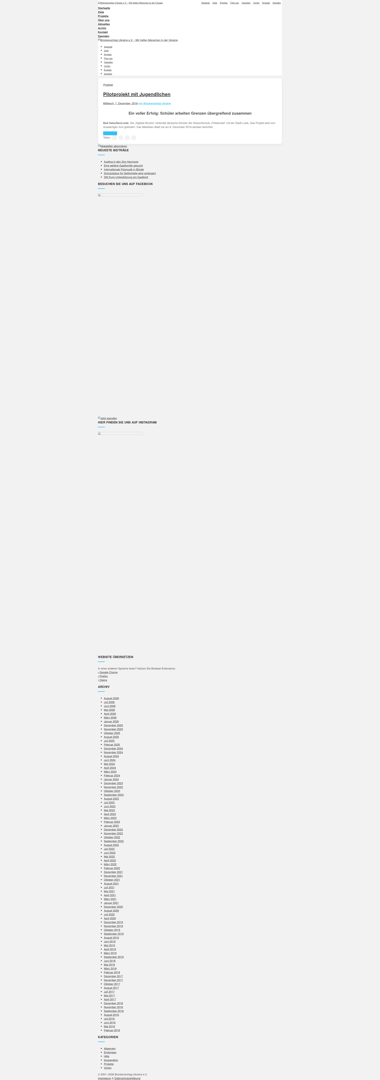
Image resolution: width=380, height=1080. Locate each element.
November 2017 (113, 980)
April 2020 (110, 918)
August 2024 (111, 756)
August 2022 (111, 845)
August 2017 (111, 988)
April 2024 (110, 768)
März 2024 (110, 771)
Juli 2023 (109, 802)
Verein (107, 1068)
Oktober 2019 (112, 930)
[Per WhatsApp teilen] (127, 137)
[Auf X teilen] (121, 137)
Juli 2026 (109, 702)
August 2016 (111, 1015)
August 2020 (111, 910)
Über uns (234, 3)
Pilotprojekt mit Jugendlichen (137, 94)
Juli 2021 (109, 887)
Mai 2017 (109, 995)
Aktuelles (246, 3)
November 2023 (113, 787)
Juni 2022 (109, 852)
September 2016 (114, 1011)
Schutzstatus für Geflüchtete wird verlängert (130, 173)
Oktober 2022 (112, 837)
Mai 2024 (109, 764)
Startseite (205, 3)
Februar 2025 (112, 744)
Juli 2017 (109, 991)
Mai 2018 (109, 964)
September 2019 (114, 934)
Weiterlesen (110, 133)
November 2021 (113, 876)
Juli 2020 (109, 914)
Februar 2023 (112, 822)
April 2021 (110, 895)
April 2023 (110, 814)
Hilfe (106, 1056)
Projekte (224, 3)
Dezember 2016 (113, 1003)
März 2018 (110, 968)
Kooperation (111, 1060)
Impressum (104, 1078)
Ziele (214, 3)
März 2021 (110, 899)
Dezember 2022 (113, 829)
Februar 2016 (112, 1030)
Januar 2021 (111, 903)
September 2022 (114, 841)
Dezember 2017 (113, 976)
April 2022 (110, 860)
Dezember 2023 (113, 783)
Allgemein (110, 1048)
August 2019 (111, 937)
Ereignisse (110, 1052)
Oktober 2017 (112, 984)
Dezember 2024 (113, 748)
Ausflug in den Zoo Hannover (121, 161)
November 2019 (113, 926)
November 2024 (113, 752)
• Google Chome (108, 672)
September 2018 (114, 957)
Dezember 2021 (113, 872)
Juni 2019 (109, 941)
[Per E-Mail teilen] (133, 137)
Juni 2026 (109, 706)
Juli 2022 (109, 849)
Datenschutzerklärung (127, 1078)
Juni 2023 (109, 806)
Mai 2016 (109, 1026)
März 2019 (110, 953)
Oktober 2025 (112, 733)
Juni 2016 (109, 1022)
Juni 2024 (109, 760)
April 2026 (110, 713)
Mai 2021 (109, 891)
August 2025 (111, 737)
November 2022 (113, 833)
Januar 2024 (111, 779)
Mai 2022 (109, 856)
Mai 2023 (109, 810)
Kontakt (266, 3)
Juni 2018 (109, 961)
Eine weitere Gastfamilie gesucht (123, 165)
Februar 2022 (112, 868)
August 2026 (111, 698)
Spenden (277, 3)
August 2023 (111, 798)
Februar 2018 (112, 972)
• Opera (102, 680)
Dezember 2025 (113, 725)
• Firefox (103, 676)
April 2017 (110, 999)
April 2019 (110, 949)
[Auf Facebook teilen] (114, 137)
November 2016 (113, 1007)
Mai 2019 (109, 945)
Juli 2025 (109, 741)
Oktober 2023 (112, 791)
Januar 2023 (111, 825)
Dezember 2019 (113, 922)
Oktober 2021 (112, 879)
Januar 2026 (111, 721)
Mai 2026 (109, 710)
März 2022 (110, 864)
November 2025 (113, 729)
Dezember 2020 (113, 907)
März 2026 (110, 717)
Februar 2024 (112, 775)
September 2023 (114, 795)
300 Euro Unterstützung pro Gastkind (126, 177)
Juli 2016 (109, 1018)
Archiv (256, 3)
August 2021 (111, 883)
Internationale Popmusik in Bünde (124, 169)
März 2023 (110, 818)
